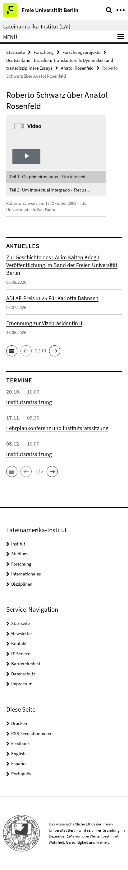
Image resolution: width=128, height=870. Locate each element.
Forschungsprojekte (81, 52)
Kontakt (19, 643)
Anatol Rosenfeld (77, 68)
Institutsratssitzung (29, 402)
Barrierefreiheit (25, 663)
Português (21, 774)
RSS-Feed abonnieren (32, 733)
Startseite (15, 52)
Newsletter (21, 633)
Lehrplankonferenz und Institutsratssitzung (57, 428)
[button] (11, 351)
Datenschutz (23, 674)
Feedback (20, 743)
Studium (19, 554)
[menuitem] (56, 176)
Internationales (26, 574)
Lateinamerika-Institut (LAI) (37, 26)
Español (19, 763)
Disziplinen (21, 584)
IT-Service (20, 654)
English (18, 753)
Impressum (21, 684)
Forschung (44, 52)
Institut (18, 544)
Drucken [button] (19, 723)
